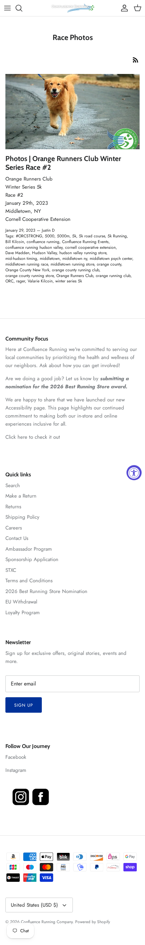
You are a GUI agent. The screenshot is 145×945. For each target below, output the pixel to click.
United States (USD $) (34, 905)
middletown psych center (111, 258)
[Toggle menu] (7, 8)
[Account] (122, 8)
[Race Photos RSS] (136, 59)
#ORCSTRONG (29, 236)
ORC (9, 281)
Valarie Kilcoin (40, 281)
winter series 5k (68, 281)
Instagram (15, 770)
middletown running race (26, 264)
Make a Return (20, 496)
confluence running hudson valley (33, 247)
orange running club (113, 276)
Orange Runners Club (74, 276)
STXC (10, 570)
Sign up (23, 705)
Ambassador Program (28, 549)
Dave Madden (17, 253)
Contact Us (16, 538)
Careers (13, 527)
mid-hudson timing (21, 258)
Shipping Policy (22, 517)
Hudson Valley (44, 253)
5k (74, 236)
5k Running (117, 236)
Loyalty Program (22, 612)
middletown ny (74, 258)
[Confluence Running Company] (72, 8)
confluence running (43, 242)
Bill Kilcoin (14, 242)
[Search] (22, 8)
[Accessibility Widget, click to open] (134, 472)
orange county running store (29, 276)
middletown (50, 258)
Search (12, 485)
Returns (13, 506)
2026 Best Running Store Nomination (46, 591)
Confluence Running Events (85, 242)
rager (20, 281)
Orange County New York (27, 270)
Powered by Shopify (92, 922)
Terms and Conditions (29, 580)
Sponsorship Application (31, 559)
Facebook (15, 757)
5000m (63, 236)
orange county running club (75, 270)
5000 (49, 236)
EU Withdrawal (21, 601)
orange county (109, 264)
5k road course (92, 236)
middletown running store (72, 264)
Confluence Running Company (46, 922)
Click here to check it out (32, 437)
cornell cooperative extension (90, 247)
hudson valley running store (82, 253)
